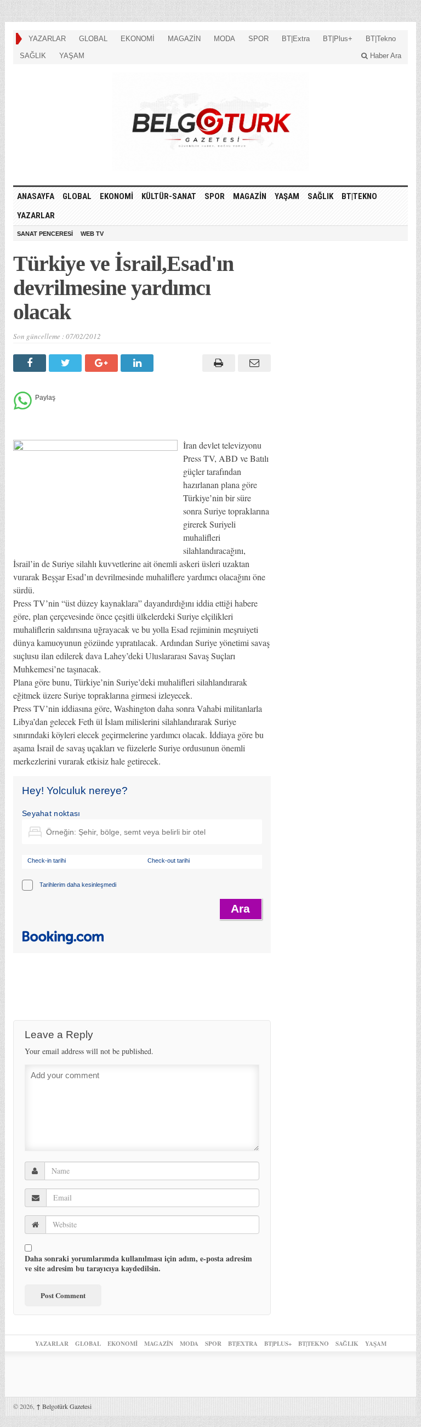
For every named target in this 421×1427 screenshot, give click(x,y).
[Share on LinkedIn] (138, 363)
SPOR (258, 39)
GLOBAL (93, 39)
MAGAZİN (184, 39)
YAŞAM (71, 56)
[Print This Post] (217, 363)
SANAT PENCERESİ (45, 233)
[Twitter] (66, 363)
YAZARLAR (47, 39)
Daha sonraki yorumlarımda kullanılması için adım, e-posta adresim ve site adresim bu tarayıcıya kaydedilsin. (138, 1263)
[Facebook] (31, 363)
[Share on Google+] (103, 363)
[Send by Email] (253, 363)
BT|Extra (296, 39)
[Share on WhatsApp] (22, 406)
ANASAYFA (35, 196)
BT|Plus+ (337, 39)
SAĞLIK (33, 56)
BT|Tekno (381, 39)
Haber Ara (384, 56)
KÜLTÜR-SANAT (168, 196)
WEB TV (92, 233)
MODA (224, 39)
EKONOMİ (138, 39)
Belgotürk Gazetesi (64, 1406)
